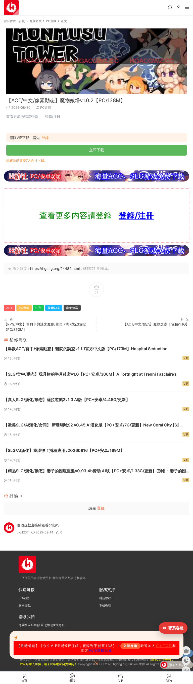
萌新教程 (105, 598)
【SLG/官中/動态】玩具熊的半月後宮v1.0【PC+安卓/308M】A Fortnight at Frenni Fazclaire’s (90, 374)
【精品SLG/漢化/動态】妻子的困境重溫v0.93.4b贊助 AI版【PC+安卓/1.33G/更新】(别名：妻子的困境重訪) (95, 471)
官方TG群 (164, 646)
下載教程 (105, 605)
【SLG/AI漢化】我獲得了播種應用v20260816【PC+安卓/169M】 (64, 450)
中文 (38, 308)
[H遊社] (96, 176)
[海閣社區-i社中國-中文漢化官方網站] (11, 7)
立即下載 (96, 150)
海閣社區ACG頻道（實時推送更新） (43, 625)
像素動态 (54, 308)
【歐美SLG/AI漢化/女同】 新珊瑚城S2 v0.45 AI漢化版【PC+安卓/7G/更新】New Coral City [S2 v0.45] (91, 425)
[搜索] (170, 7)
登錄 (45, 137)
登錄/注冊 (136, 215)
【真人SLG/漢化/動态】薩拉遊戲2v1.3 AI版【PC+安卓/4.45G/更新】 (67, 399)
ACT (9, 308)
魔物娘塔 (72, 308)
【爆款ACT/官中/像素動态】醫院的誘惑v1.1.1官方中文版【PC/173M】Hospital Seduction (86, 348)
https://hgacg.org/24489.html (55, 268)
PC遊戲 (45, 107)
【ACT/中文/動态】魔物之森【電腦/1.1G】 (156, 324)
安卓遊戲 (25, 605)
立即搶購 (130, 645)
